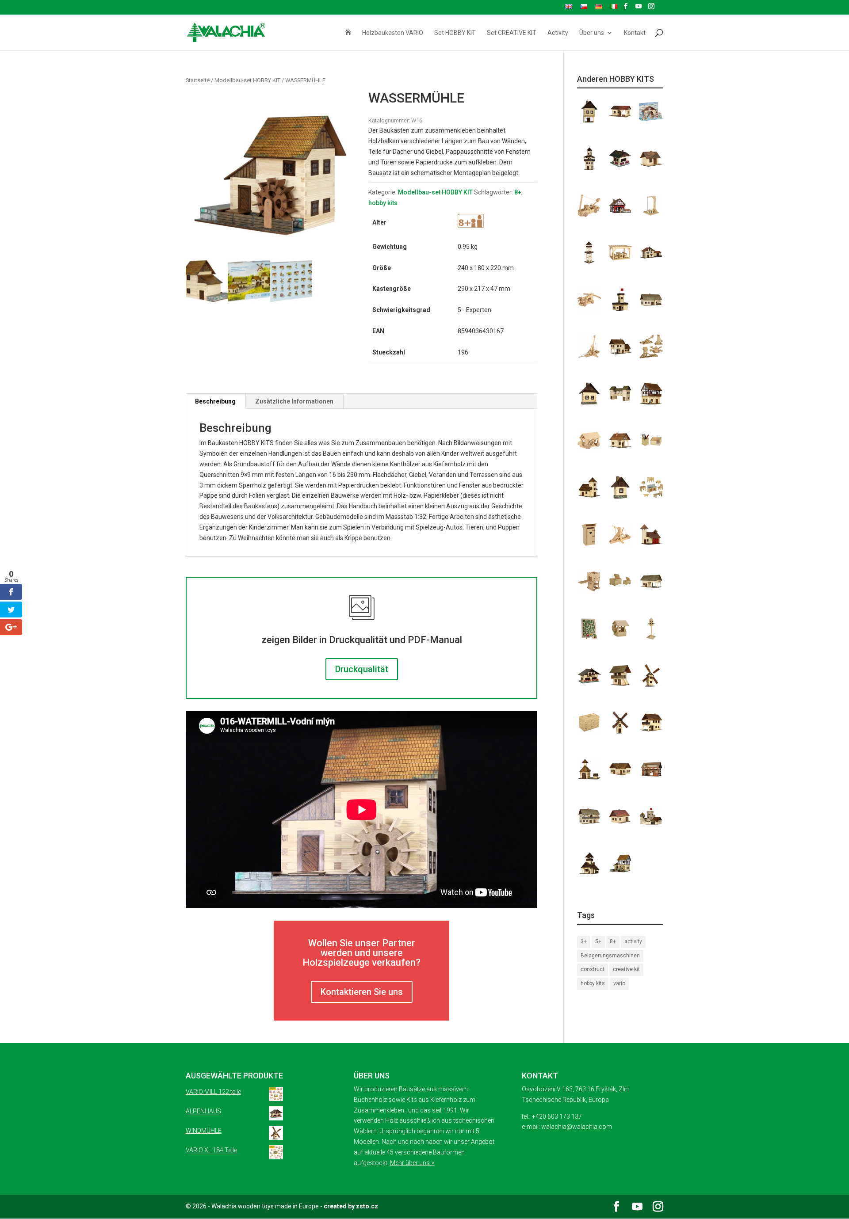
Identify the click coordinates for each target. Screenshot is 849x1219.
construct (592, 969)
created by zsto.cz (351, 1206)
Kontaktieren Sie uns (362, 992)
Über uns (591, 33)
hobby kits (383, 202)
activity (633, 941)
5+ (598, 941)
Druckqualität (361, 669)
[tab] (215, 401)
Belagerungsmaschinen (610, 955)
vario (619, 983)
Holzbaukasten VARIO (392, 33)
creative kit (626, 969)
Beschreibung (215, 401)
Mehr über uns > (412, 1162)
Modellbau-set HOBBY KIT (247, 80)
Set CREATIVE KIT (511, 33)
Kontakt (635, 33)
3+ (584, 941)
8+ (517, 192)
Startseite (198, 80)
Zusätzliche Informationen (294, 401)
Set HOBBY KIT (455, 33)
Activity (557, 33)
